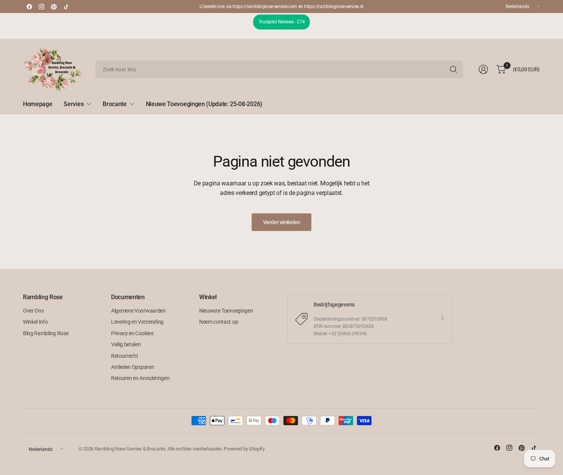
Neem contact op (218, 322)
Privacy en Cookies (132, 333)
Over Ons (33, 311)
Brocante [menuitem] (114, 104)
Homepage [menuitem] (37, 104)
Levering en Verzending (137, 322)
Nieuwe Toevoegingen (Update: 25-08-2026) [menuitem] (204, 104)
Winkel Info (35, 322)
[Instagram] (41, 6)
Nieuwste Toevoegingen (226, 311)
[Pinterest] (53, 6)
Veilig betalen (126, 344)
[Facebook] (29, 6)
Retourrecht (124, 356)
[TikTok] (66, 6)
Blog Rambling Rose (45, 333)
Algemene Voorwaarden (138, 311)
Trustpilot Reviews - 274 (281, 22)
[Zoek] (453, 69)
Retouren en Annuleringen (140, 378)
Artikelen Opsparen (132, 367)
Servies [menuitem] (73, 104)
